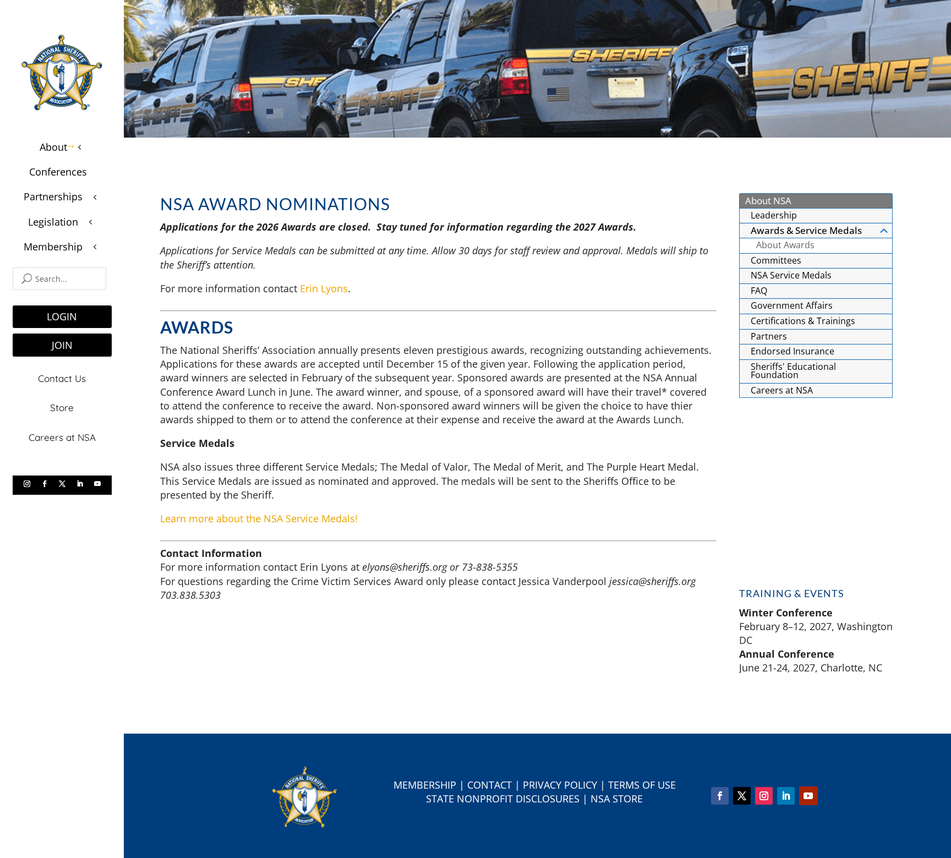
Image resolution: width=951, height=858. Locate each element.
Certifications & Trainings (803, 321)
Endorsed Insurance (792, 351)
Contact (489, 784)
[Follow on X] (62, 483)
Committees (776, 260)
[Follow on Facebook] (44, 483)
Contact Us (62, 378)
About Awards (785, 245)
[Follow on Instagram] (27, 483)
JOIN (62, 345)
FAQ (759, 291)
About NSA (768, 200)
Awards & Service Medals (806, 230)
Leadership (774, 215)
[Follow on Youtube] (97, 483)
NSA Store (617, 798)
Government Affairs (792, 305)
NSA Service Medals (791, 275)
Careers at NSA (62, 437)
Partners (769, 336)
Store (62, 407)
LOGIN (62, 316)
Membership (424, 784)
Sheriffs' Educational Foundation (793, 370)
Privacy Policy (560, 784)
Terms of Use (642, 784)
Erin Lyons (324, 288)
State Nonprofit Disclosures (503, 798)
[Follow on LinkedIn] (79, 483)
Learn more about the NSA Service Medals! (259, 518)
